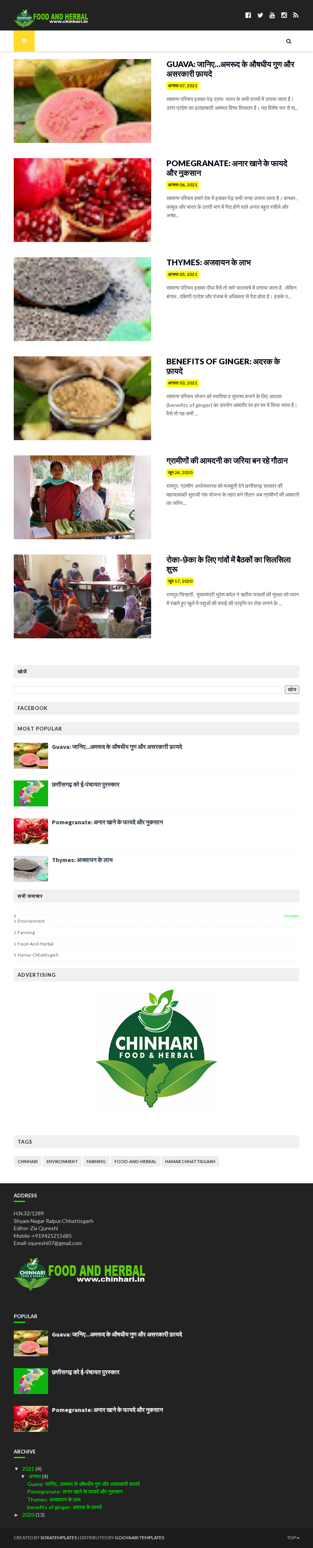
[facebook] (248, 15)
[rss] (295, 15)
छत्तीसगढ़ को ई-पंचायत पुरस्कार (85, 784)
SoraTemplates (58, 1537)
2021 (28, 1468)
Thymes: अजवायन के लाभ (208, 262)
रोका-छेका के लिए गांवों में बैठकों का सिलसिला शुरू (228, 564)
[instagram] (284, 15)
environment (31, 921)
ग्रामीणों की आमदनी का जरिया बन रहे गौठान (227, 460)
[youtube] (272, 15)
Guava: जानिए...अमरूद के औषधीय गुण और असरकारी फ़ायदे (230, 68)
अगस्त (35, 1476)
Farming (26, 932)
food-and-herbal (35, 944)
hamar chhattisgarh (38, 955)
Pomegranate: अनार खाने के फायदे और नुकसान (226, 167)
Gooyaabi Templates (139, 1537)
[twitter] (260, 15)
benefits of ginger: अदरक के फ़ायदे (223, 365)
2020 (28, 1514)
